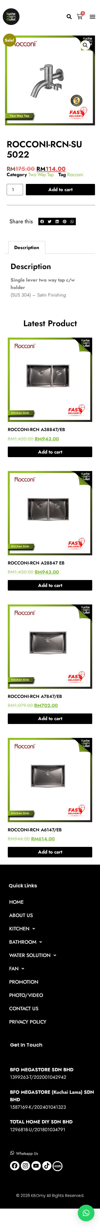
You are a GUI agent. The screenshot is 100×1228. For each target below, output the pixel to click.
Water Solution (30, 955)
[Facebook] (14, 1166)
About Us (21, 915)
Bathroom (22, 942)
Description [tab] (26, 247)
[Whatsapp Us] (12, 1153)
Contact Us (23, 1008)
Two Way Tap (41, 174)
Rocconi (75, 174)
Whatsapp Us (27, 1153)
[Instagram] (25, 1166)
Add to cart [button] (50, 452)
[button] (69, 16)
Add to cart (60, 189)
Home (16, 902)
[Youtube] (36, 1166)
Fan (14, 968)
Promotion (23, 982)
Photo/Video (26, 995)
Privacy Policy (27, 1022)
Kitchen (19, 928)
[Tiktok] (47, 1166)
